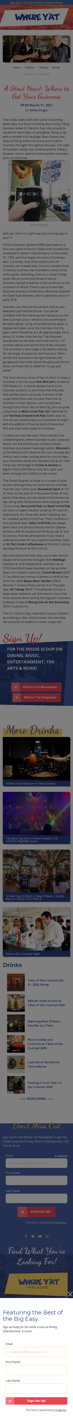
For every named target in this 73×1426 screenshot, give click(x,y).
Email (9, 1344)
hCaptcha (60, 1410)
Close (70, 1295)
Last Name (13, 1381)
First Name (13, 1362)
